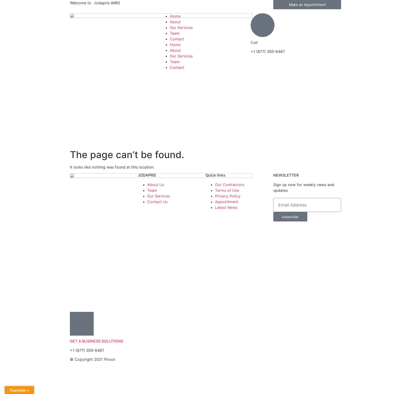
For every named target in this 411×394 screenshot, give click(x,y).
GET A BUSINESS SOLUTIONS (96, 341)
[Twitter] (224, 6)
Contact (177, 39)
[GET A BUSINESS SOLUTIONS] (82, 324)
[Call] (262, 25)
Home (175, 16)
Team (175, 33)
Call (254, 42)
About (175, 21)
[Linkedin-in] (238, 362)
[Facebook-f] (211, 6)
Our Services (181, 27)
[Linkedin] (238, 6)
